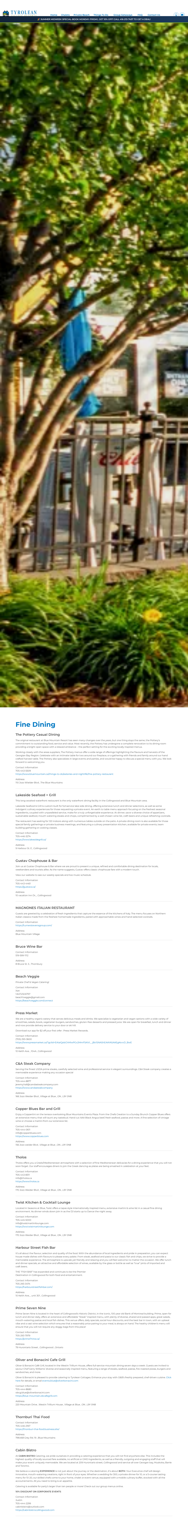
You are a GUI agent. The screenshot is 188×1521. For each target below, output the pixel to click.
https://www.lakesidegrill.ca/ (31, 839)
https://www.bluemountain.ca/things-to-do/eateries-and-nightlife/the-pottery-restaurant (64, 774)
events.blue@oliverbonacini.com (60, 1380)
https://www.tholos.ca (27, 1181)
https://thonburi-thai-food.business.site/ (37, 1429)
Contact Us (154, 14)
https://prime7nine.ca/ (28, 1339)
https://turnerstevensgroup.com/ (34, 925)
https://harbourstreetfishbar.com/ (34, 1287)
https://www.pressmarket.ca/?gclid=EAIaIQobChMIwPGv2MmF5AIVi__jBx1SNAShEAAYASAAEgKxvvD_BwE (74, 1042)
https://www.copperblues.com (32, 1136)
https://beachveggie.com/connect (34, 1000)
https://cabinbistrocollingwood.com (35, 1510)
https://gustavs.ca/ (26, 887)
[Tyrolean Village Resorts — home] (20, 14)
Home (53, 14)
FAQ (140, 14)
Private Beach (82, 14)
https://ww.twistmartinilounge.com (35, 1226)
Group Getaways (123, 14)
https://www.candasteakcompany (34, 1087)
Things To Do (101, 14)
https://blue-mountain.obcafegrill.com (36, 1396)
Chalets (65, 14)
